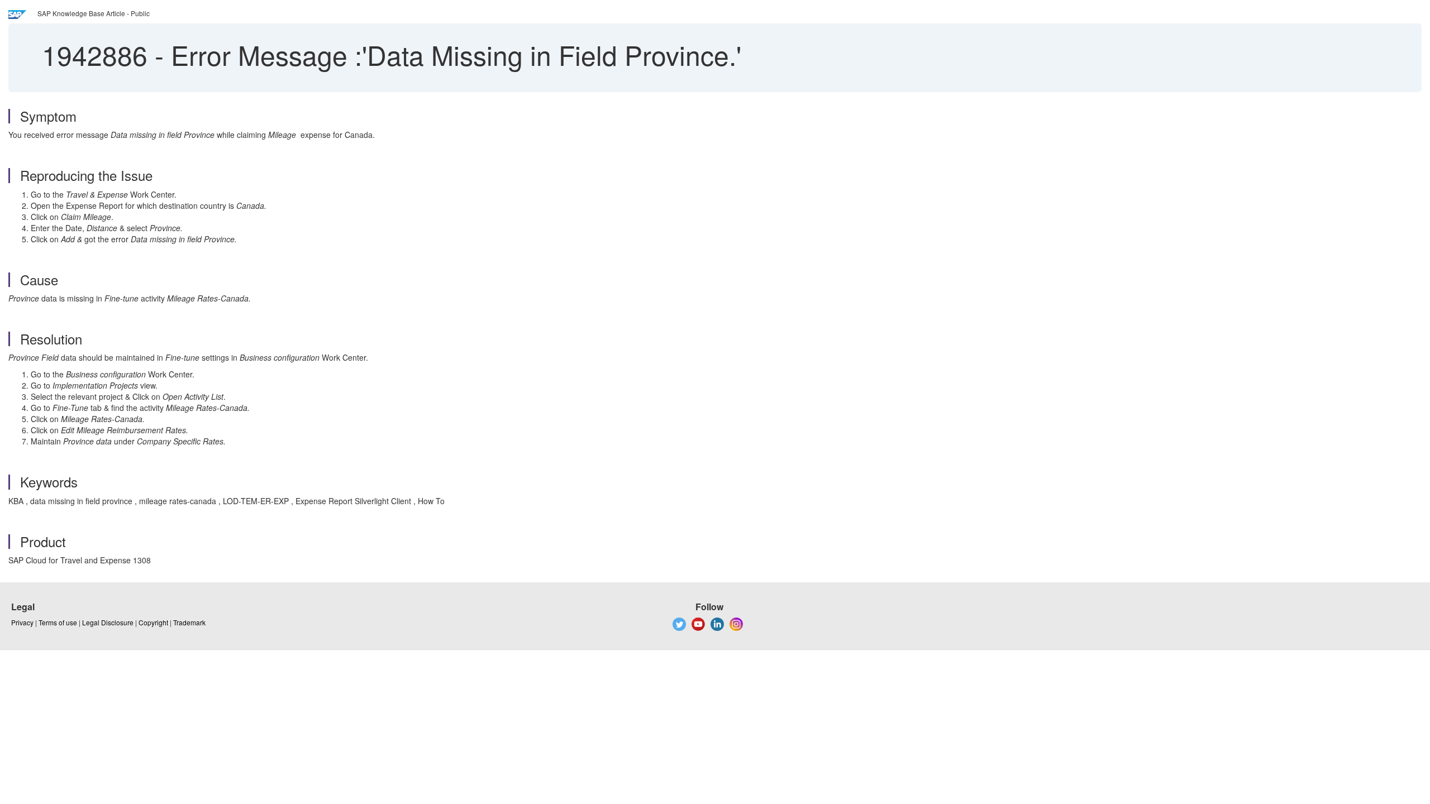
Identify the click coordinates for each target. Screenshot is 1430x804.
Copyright (153, 622)
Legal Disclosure (108, 622)
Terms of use (58, 622)
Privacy (22, 622)
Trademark (189, 622)
